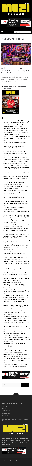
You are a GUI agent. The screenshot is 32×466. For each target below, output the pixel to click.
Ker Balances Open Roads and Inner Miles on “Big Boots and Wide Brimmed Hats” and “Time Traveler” (16, 220)
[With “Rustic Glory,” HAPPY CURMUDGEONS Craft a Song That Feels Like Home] (16, 54)
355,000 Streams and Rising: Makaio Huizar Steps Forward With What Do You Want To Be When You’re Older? (16, 236)
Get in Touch (6, 415)
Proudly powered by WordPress (8, 460)
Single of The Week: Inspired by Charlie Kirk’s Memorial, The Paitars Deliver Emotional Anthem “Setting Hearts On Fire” (16, 350)
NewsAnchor (23, 460)
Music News (6, 406)
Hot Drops (5, 408)
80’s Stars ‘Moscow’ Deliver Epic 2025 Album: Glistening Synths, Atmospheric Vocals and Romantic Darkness (15, 333)
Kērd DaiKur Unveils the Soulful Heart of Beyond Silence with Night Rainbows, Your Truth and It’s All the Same (16, 280)
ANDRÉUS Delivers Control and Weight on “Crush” (16, 248)
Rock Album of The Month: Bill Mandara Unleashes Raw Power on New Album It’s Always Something (16, 285)
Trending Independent (8, 412)
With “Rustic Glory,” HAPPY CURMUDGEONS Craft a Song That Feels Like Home (15, 70)
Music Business (6, 413)
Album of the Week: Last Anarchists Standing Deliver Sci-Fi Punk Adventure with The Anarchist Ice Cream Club (16, 167)
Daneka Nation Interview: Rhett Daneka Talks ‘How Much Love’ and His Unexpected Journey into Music (16, 192)
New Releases (6, 410)
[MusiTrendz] (16, 9)
